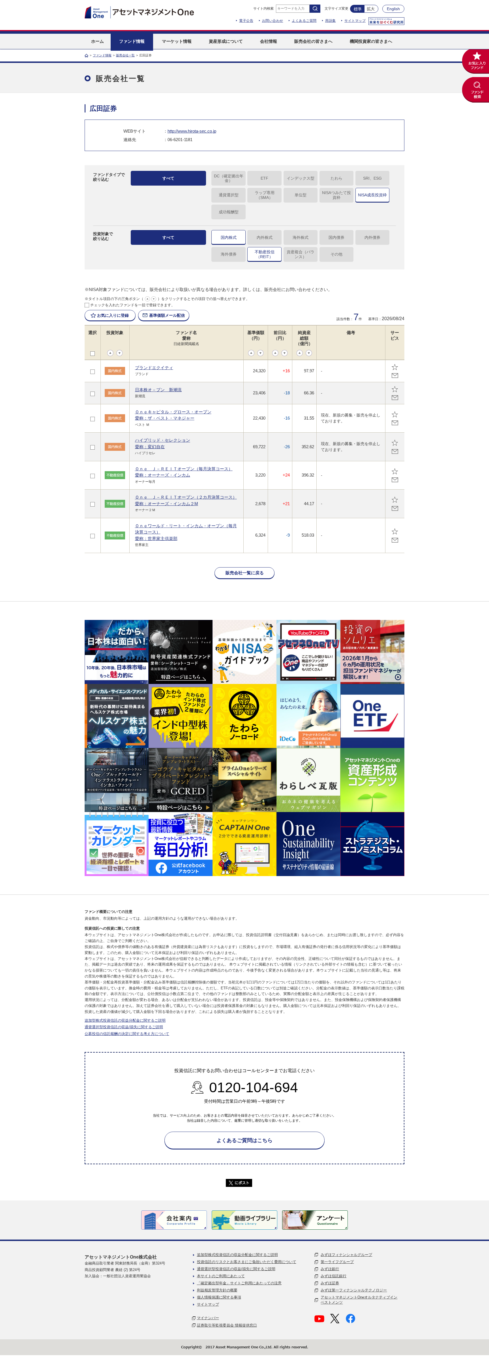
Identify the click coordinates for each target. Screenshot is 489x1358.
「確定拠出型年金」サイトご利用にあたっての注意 (239, 1283)
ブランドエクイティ (154, 367)
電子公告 (246, 21)
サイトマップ (355, 21)
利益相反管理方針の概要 (217, 1290)
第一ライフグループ (337, 1262)
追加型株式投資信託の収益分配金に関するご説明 (125, 1020)
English (393, 9)
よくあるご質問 (304, 21)
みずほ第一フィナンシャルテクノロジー (354, 1290)
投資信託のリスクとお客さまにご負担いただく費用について (246, 1262)
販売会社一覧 (125, 55)
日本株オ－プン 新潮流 (158, 389)
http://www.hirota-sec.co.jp (192, 131)
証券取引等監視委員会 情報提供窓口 (227, 1325)
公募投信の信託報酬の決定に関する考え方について (127, 1034)
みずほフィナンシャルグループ (346, 1255)
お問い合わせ (272, 21)
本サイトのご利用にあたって (221, 1276)
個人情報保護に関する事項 (219, 1297)
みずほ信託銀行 (333, 1276)
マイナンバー (208, 1318)
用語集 (330, 21)
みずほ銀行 (330, 1269)
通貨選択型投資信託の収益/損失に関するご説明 (124, 1027)
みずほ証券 (330, 1283)
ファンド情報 (102, 55)
